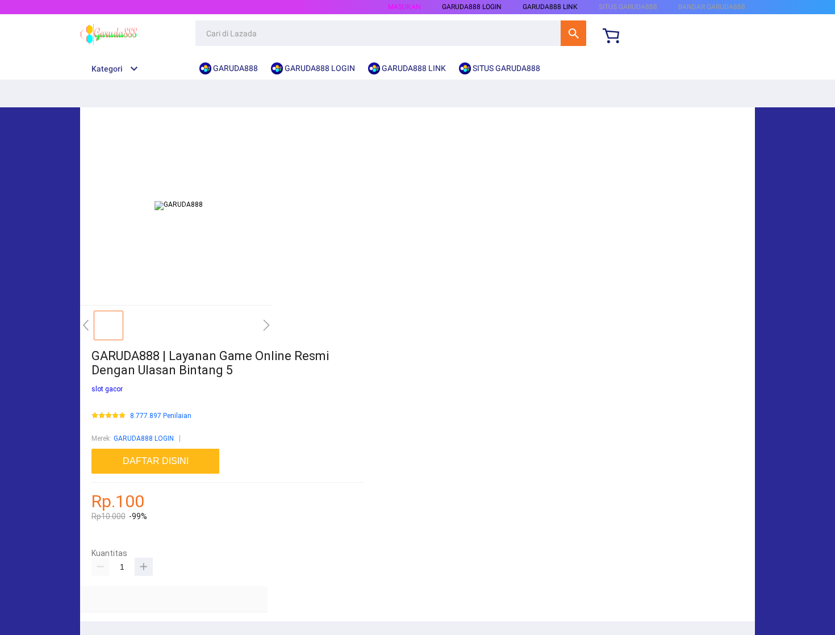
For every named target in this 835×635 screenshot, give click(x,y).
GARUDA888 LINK (550, 7)
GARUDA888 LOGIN (144, 438)
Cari (573, 33)
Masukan (404, 7)
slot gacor (107, 389)
